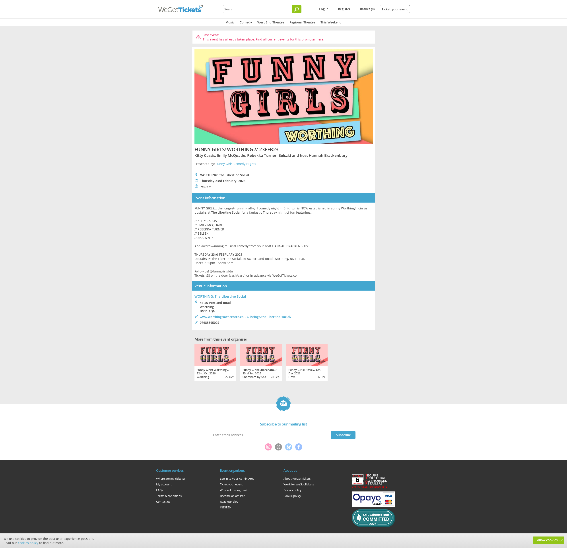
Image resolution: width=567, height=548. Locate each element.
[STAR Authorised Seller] (369, 488)
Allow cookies (547, 540)
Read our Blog (229, 502)
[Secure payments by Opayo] (373, 506)
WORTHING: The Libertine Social (220, 296)
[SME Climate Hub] (373, 526)
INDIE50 (225, 507)
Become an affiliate (232, 496)
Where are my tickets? (170, 479)
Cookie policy (292, 496)
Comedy (246, 22)
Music (229, 22)
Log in (323, 9)
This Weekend (331, 22)
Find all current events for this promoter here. (290, 39)
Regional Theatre (302, 22)
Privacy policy (292, 490)
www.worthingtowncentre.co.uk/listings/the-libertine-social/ (245, 317)
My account (164, 484)
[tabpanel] (215, 362)
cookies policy (28, 543)
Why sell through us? (233, 490)
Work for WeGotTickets (299, 484)
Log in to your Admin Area (237, 479)
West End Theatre (270, 22)
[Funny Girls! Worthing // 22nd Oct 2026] (215, 354)
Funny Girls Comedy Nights (236, 164)
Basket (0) (367, 9)
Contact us (163, 502)
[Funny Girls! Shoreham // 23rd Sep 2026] (261, 354)
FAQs (159, 490)
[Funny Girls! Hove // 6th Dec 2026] (307, 354)
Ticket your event (395, 9)
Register (344, 9)
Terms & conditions (169, 496)
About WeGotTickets (297, 479)
